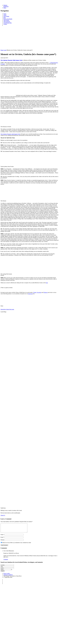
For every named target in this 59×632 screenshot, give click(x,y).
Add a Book (6, 20)
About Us (3, 515)
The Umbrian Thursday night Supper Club (10, 134)
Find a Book (6, 16)
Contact (5, 24)
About (4, 15)
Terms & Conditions (8, 574)
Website (2, 539)
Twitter (34, 292)
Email (2, 537)
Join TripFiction (51, 618)
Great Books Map (7, 22)
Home (4, 13)
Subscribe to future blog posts (7, 309)
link (47, 282)
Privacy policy (6, 573)
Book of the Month (7, 19)
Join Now (3, 47)
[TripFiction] (7, 2)
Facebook (39, 292)
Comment (5, 559)
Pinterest (46, 292)
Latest (5, 50)
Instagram (30, 293)
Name (2, 534)
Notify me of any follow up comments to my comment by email (16, 542)
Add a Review (6, 21)
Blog (4, 17)
